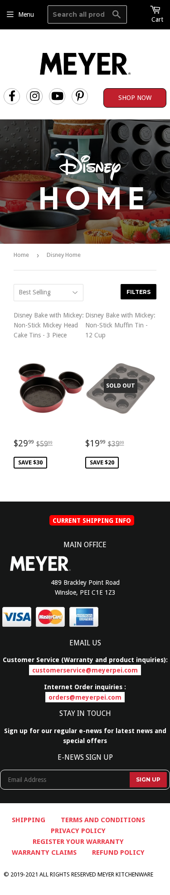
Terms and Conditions (103, 820)
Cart (157, 19)
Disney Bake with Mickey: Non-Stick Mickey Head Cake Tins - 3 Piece (49, 389)
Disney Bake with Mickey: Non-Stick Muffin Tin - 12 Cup (121, 389)
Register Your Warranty (78, 842)
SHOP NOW (134, 97)
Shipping (28, 820)
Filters (138, 292)
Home (21, 254)
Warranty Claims (44, 852)
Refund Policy (118, 852)
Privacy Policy (78, 831)
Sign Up (148, 779)
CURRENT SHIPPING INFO (92, 520)
